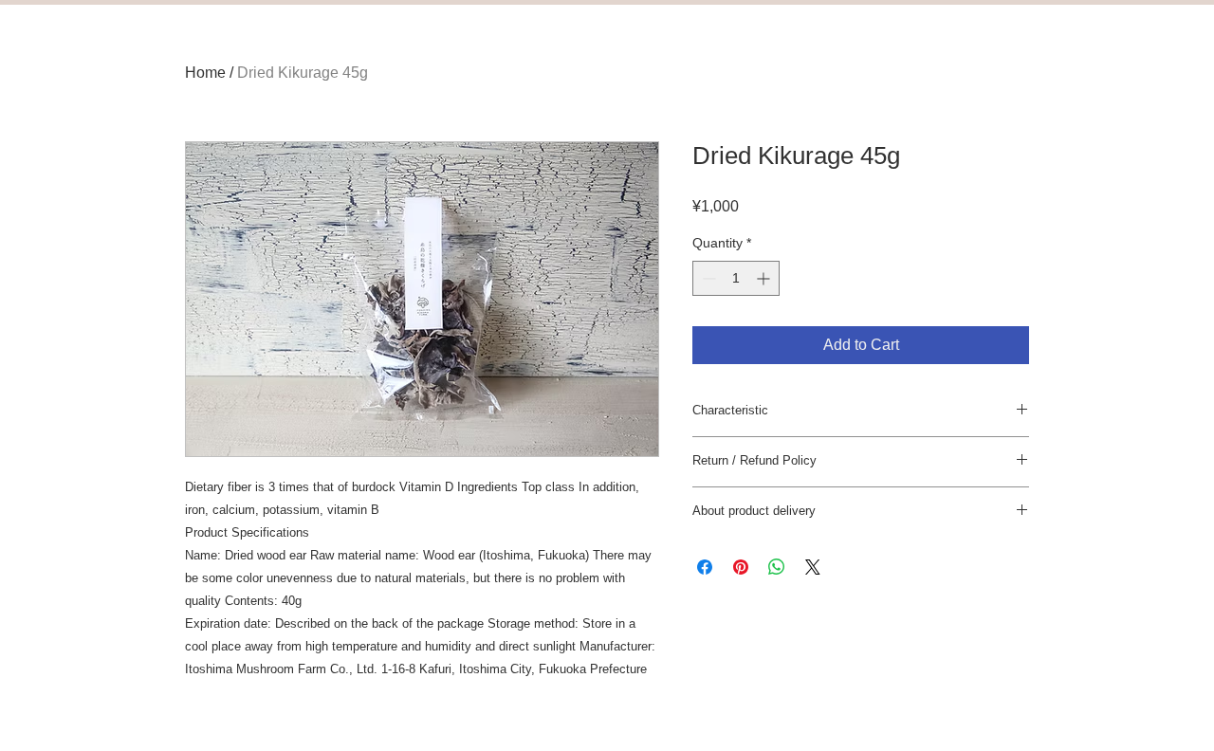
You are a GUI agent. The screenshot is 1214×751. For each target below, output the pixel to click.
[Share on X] (812, 567)
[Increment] (765, 278)
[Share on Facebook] (704, 567)
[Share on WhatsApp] (776, 567)
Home (205, 72)
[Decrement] (707, 278)
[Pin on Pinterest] (740, 567)
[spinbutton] (736, 278)
